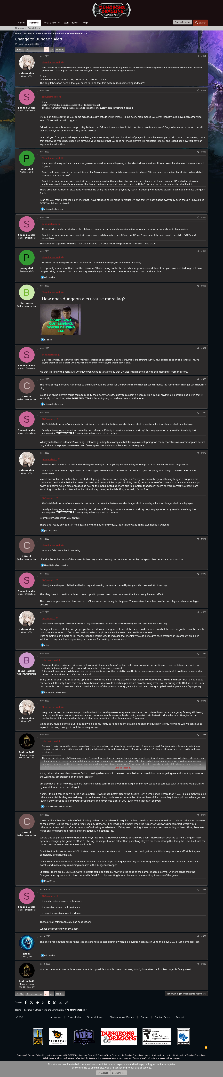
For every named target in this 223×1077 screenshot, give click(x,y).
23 (41, 49)
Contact (180, 1017)
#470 (203, 453)
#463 (203, 151)
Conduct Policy (162, 1017)
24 (46, 49)
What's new (49, 22)
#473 (203, 612)
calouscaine (26, 73)
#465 (203, 251)
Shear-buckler (26, 107)
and (54, 209)
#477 (203, 814)
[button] (59, 23)
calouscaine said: (50, 96)
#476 (203, 734)
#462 (203, 90)
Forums (34, 22)
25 (51, 49)
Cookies (145, 1017)
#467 (203, 348)
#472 (203, 573)
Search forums (35, 28)
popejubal (26, 169)
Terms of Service (95, 1017)
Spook (26, 953)
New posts (20, 28)
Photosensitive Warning (122, 1017)
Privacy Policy (74, 1017)
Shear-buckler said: (51, 62)
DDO (20, 1017)
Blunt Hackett (26, 670)
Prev (21, 49)
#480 (203, 964)
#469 (203, 412)
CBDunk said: (48, 419)
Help (85, 22)
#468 (203, 379)
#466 (203, 285)
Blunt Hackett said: (51, 707)
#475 (203, 700)
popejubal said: (49, 223)
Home (21, 22)
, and (58, 806)
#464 (203, 217)
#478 (203, 889)
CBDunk (27, 396)
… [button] (31, 49)
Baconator (26, 303)
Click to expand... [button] (123, 767)
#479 (203, 936)
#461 (203, 56)
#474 (203, 653)
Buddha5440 (26, 752)
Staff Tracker (71, 22)
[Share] (198, 56)
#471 (203, 538)
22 (36, 49)
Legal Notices (54, 1017)
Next (58, 49)
